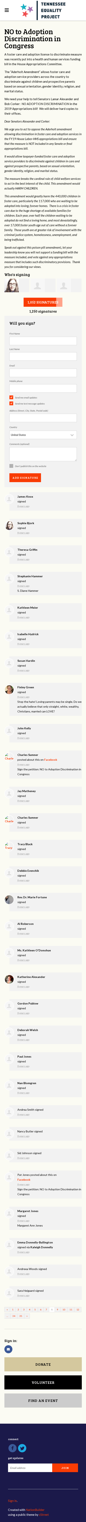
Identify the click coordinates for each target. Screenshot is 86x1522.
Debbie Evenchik (28, 870)
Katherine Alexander (31, 977)
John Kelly (24, 728)
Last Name (14, 349)
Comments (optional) (19, 444)
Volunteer (43, 1382)
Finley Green (25, 687)
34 (13, 1315)
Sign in (12, 1500)
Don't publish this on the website (30, 466)
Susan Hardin (26, 660)
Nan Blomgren (26, 1083)
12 (77, 1309)
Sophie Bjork (25, 523)
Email (12, 365)
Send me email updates (26, 397)
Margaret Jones (27, 1211)
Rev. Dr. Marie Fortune (32, 897)
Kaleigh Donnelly (41, 1247)
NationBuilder (35, 1510)
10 (63, 1309)
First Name (14, 333)
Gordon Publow (27, 1003)
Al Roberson (25, 923)
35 (20, 1315)
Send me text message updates (30, 403)
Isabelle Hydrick (28, 634)
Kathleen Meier (27, 607)
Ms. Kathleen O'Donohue (34, 950)
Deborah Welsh (27, 1030)
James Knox (25, 496)
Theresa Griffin (27, 549)
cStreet (44, 1514)
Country (13, 427)
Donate (43, 1364)
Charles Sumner (27, 754)
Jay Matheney (26, 791)
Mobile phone (16, 381)
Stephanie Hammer (30, 576)
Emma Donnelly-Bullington (35, 1242)
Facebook (50, 759)
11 (70, 1309)
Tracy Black (25, 844)
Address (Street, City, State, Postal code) (28, 410)
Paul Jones (24, 1056)
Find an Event (43, 1400)
